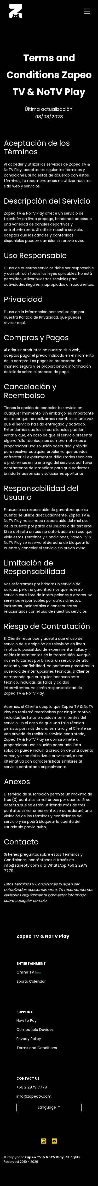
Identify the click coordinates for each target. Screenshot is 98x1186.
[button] (49, 1107)
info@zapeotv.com (33, 1096)
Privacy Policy (28, 1038)
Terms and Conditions (36, 1047)
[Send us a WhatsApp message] (43, 1141)
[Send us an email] (54, 1141)
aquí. (21, 322)
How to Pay (26, 1020)
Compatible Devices (35, 1029)
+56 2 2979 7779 (31, 1087)
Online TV (28, 972)
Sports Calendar (31, 981)
